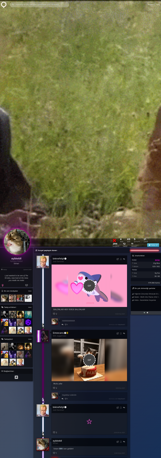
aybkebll (57, 441)
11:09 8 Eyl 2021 (120, 388)
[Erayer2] (4, 322)
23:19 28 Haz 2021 (119, 432)
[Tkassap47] (12, 330)
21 (146, 240)
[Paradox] (28, 322)
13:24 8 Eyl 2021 (113, 324)
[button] (144, 312)
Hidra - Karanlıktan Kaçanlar (145, 300)
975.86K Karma (154, 283)
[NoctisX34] (20, 330)
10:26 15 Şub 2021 (119, 453)
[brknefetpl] (28, 330)
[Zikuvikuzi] (4, 4)
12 (125, 244)
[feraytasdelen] (20, 314)
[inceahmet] (20, 346)
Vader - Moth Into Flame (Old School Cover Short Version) (147, 297)
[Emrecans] (4, 330)
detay (157, 260)
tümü (29, 291)
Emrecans (58, 332)
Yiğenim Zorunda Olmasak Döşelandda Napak (147, 294)
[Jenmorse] (12, 322)
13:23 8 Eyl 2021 (113, 399)
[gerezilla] (4, 346)
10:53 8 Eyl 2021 (120, 314)
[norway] (4, 314)
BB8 (61, 448)
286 (116, 244)
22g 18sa (156, 263)
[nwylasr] (12, 314)
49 (128, 240)
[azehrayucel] (20, 322)
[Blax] (28, 314)
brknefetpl (58, 258)
